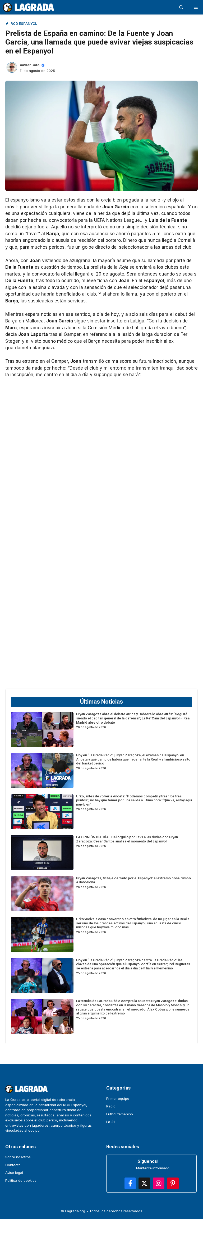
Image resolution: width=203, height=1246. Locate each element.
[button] (181, 7)
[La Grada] (28, 7)
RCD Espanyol (24, 23)
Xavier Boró (29, 65)
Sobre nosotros (18, 1157)
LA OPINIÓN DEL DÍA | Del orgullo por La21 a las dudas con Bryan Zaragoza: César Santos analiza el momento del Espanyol (127, 839)
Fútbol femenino (119, 1114)
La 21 (110, 1122)
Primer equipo (117, 1098)
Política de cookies (20, 1180)
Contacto (13, 1165)
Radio (111, 1106)
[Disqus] (101, 614)
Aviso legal (14, 1172)
